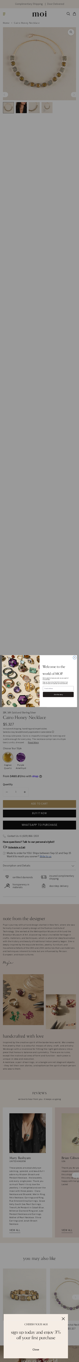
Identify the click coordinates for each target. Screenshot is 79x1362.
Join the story (58, 694)
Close (36, 1349)
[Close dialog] (74, 657)
